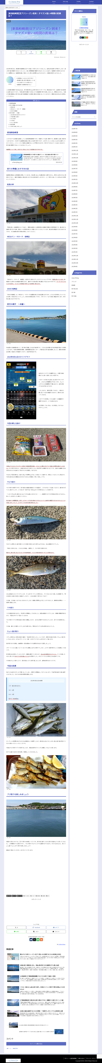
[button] (51, 52)
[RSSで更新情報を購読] (41, 939)
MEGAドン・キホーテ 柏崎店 (18, 109)
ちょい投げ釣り (14, 122)
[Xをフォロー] (34, 939)
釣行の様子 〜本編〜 (15, 113)
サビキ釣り (13, 118)
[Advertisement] (36, 62)
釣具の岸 (13, 107)
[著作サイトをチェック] (31, 939)
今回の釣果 (12, 124)
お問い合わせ (81, 1058)
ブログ (33, 895)
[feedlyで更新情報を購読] (37, 939)
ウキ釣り (13, 120)
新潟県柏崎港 (13, 103)
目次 (34, 100)
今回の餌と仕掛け (15, 116)
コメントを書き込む (36, 1043)
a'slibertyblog (84, 28)
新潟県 (9, 895)
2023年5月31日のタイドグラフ (18, 115)
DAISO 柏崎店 (14, 111)
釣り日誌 (20, 895)
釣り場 (14, 895)
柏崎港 (43, 895)
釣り (48, 895)
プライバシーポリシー (91, 1058)
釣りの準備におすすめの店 (16, 105)
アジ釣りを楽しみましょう (16, 126)
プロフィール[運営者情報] (70, 1058)
